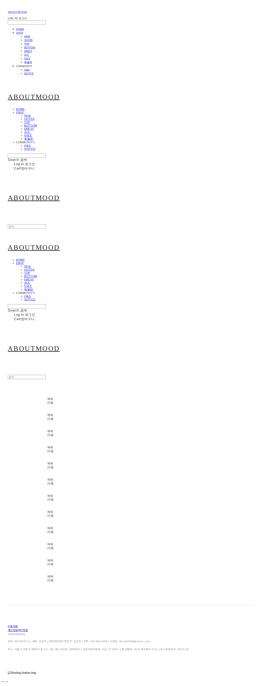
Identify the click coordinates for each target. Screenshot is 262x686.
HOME (20, 29)
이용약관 (13, 626)
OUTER (28, 40)
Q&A (27, 70)
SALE (27, 58)
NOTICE (29, 73)
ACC (26, 55)
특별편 (28, 62)
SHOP (19, 33)
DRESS (28, 51)
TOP (26, 44)
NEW (27, 36)
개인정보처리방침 (18, 630)
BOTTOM (29, 47)
